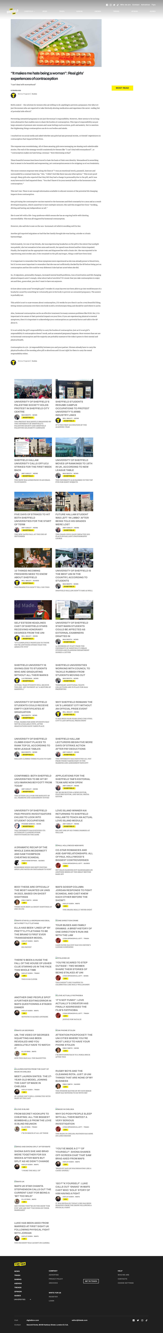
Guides (153, 11)
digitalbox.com (33, 1320)
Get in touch (91, 1281)
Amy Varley (26, 473)
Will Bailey (68, 418)
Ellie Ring (25, 1051)
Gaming (79, 11)
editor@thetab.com (79, 1320)
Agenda (98, 11)
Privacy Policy (56, 1279)
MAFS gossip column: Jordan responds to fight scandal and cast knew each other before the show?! (73, 894)
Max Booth (26, 415)
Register (53, 1297)
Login (51, 1301)
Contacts (122, 1279)
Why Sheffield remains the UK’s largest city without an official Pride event (73, 705)
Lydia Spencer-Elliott (72, 863)
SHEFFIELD (28, 417)
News (45, 11)
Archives (53, 1283)
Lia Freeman (26, 678)
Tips (154, 5)
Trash (61, 11)
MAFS (77, 903)
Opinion (134, 11)
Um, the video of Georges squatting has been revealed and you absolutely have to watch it (32, 1042)
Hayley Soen (68, 903)
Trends (116, 11)
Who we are (125, 5)
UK (24, 863)
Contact (135, 5)
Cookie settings (126, 1283)
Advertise (145, 5)
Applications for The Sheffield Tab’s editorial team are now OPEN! (72, 779)
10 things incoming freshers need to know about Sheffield (30, 574)
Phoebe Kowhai (28, 824)
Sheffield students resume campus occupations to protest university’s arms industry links (72, 408)
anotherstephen (29, 861)
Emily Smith (26, 900)
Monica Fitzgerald (24, 94)
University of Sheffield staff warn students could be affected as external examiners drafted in (71, 629)
